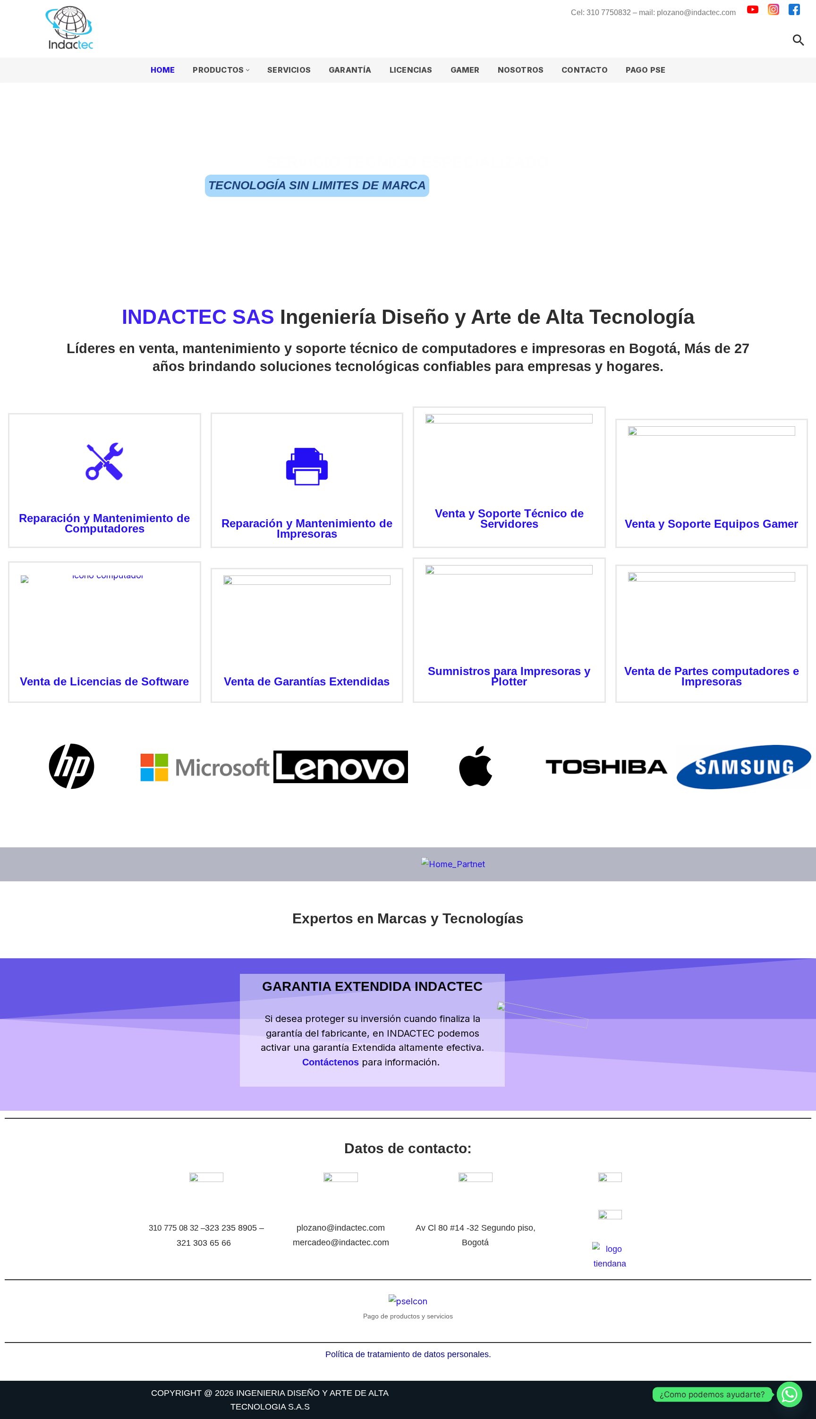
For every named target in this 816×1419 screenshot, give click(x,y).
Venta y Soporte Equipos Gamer (711, 523)
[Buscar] (798, 40)
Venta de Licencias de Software (104, 681)
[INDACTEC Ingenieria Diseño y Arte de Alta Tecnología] (71, 27)
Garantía (350, 70)
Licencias (411, 70)
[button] (247, 70)
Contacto (584, 70)
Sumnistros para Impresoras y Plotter (509, 676)
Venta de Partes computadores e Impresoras (711, 676)
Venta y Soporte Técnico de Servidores (509, 518)
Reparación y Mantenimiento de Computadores (104, 523)
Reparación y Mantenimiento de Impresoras (306, 528)
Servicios (289, 70)
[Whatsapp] (789, 1394)
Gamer (465, 70)
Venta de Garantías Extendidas (307, 681)
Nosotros (521, 70)
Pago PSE (646, 70)
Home (163, 70)
